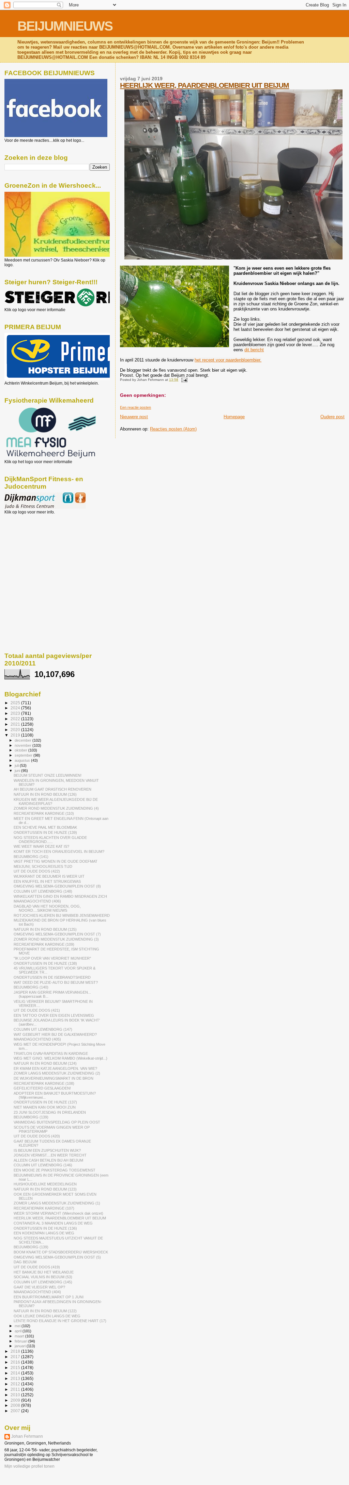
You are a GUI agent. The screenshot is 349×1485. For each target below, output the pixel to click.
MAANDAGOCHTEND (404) (37, 1292)
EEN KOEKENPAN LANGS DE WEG (44, 1233)
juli (17, 765)
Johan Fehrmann (27, 1436)
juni (18, 771)
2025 (16, 703)
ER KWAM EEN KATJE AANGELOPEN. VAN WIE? (55, 1068)
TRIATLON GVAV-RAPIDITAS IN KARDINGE (51, 1053)
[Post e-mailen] (183, 380)
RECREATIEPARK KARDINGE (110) (44, 813)
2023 (16, 713)
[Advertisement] (35, 551)
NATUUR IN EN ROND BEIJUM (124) (45, 1063)
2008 (16, 1405)
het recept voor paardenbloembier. (228, 359)
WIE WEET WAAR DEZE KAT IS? (41, 846)
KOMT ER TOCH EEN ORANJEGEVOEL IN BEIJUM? (59, 851)
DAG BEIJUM (25, 1262)
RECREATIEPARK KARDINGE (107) (44, 1208)
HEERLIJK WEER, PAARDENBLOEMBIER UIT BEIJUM (204, 85)
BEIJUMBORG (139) (31, 1117)
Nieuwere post (134, 416)
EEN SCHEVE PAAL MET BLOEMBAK (45, 827)
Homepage (234, 416)
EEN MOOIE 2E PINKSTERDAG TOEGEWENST (54, 1170)
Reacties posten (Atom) (173, 429)
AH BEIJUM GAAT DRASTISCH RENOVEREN (52, 789)
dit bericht (254, 349)
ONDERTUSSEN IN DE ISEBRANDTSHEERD (52, 977)
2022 (16, 718)
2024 (16, 708)
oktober (21, 750)
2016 (16, 1362)
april (18, 1331)
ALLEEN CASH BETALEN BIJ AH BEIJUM (48, 1160)
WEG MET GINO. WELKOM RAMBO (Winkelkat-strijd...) (60, 1058)
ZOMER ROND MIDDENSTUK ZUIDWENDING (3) (56, 939)
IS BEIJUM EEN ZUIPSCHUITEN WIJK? (47, 1150)
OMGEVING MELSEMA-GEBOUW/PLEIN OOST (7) (57, 934)
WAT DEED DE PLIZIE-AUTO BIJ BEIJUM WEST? (56, 982)
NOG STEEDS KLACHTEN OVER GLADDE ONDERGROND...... (50, 840)
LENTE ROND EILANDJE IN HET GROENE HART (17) (60, 1321)
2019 (16, 735)
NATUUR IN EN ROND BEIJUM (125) (45, 929)
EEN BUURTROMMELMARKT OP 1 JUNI (49, 1297)
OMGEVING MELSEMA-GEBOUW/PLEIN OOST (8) (57, 886)
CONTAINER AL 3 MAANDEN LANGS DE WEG (53, 1223)
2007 (16, 1410)
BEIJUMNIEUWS (64, 26)
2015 (16, 1367)
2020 (16, 729)
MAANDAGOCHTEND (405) (37, 1039)
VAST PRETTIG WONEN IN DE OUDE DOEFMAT (55, 861)
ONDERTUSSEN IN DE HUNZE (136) (45, 1228)
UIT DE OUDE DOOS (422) (37, 871)
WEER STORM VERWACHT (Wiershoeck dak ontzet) (58, 1213)
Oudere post (332, 416)
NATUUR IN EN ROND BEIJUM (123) (45, 1189)
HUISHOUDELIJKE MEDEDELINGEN (45, 1184)
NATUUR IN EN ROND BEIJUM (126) (45, 794)
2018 (16, 1351)
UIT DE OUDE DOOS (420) (37, 1136)
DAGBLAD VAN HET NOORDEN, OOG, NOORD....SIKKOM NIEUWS (47, 908)
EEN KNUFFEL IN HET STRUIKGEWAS (47, 881)
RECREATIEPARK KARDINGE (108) (44, 1083)
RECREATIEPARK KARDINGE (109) (44, 944)
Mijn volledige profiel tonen (29, 1466)
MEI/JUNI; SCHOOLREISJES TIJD (43, 866)
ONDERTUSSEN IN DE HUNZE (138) (45, 963)
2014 (16, 1373)
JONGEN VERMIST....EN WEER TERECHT (50, 1155)
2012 (16, 1384)
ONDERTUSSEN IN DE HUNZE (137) (45, 1102)
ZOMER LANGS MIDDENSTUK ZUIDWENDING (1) (57, 1203)
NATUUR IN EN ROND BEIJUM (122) (45, 1311)
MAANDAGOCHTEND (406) (37, 901)
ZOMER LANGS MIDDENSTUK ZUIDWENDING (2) (57, 1073)
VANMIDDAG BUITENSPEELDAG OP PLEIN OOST (57, 1122)
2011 (16, 1389)
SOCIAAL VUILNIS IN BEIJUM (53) (43, 1277)
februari (21, 1341)
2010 (16, 1395)
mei (18, 1326)
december (23, 740)
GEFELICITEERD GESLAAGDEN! (42, 1088)
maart (20, 1336)
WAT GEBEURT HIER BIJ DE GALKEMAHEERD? (55, 1034)
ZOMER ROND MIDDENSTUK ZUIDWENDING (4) (56, 808)
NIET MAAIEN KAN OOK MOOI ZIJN (45, 1107)
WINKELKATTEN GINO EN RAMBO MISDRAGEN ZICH (60, 896)
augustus (23, 760)
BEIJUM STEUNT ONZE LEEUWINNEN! (47, 775)
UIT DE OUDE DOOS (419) (37, 1267)
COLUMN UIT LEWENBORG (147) (43, 1029)
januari (21, 1346)
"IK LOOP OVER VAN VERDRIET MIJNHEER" (52, 958)
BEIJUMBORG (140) (31, 987)
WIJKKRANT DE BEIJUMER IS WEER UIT (49, 876)
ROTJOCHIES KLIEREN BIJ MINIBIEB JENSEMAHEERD (62, 915)
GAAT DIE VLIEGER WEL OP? (39, 1287)
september (24, 755)
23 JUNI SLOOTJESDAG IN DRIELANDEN (50, 1112)
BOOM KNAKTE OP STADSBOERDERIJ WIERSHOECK (61, 1252)
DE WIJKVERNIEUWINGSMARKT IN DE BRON (53, 1078)
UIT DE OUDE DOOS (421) (37, 1010)
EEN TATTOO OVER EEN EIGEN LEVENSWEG (54, 1015)
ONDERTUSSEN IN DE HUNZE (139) (45, 832)
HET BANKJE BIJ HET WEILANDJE (44, 1272)
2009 (16, 1400)
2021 (16, 724)
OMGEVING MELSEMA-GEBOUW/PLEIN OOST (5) (57, 1257)
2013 (16, 1378)
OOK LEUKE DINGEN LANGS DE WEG (47, 1316)
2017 (16, 1356)
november (23, 745)
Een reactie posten (135, 407)
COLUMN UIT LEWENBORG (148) (43, 891)
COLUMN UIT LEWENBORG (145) (43, 1282)
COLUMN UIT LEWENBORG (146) (43, 1165)
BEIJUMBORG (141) (31, 857)
